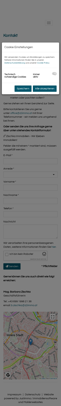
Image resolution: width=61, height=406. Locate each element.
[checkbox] (54, 73)
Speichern (23, 88)
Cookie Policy (43, 63)
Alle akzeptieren (44, 88)
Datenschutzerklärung (14, 63)
